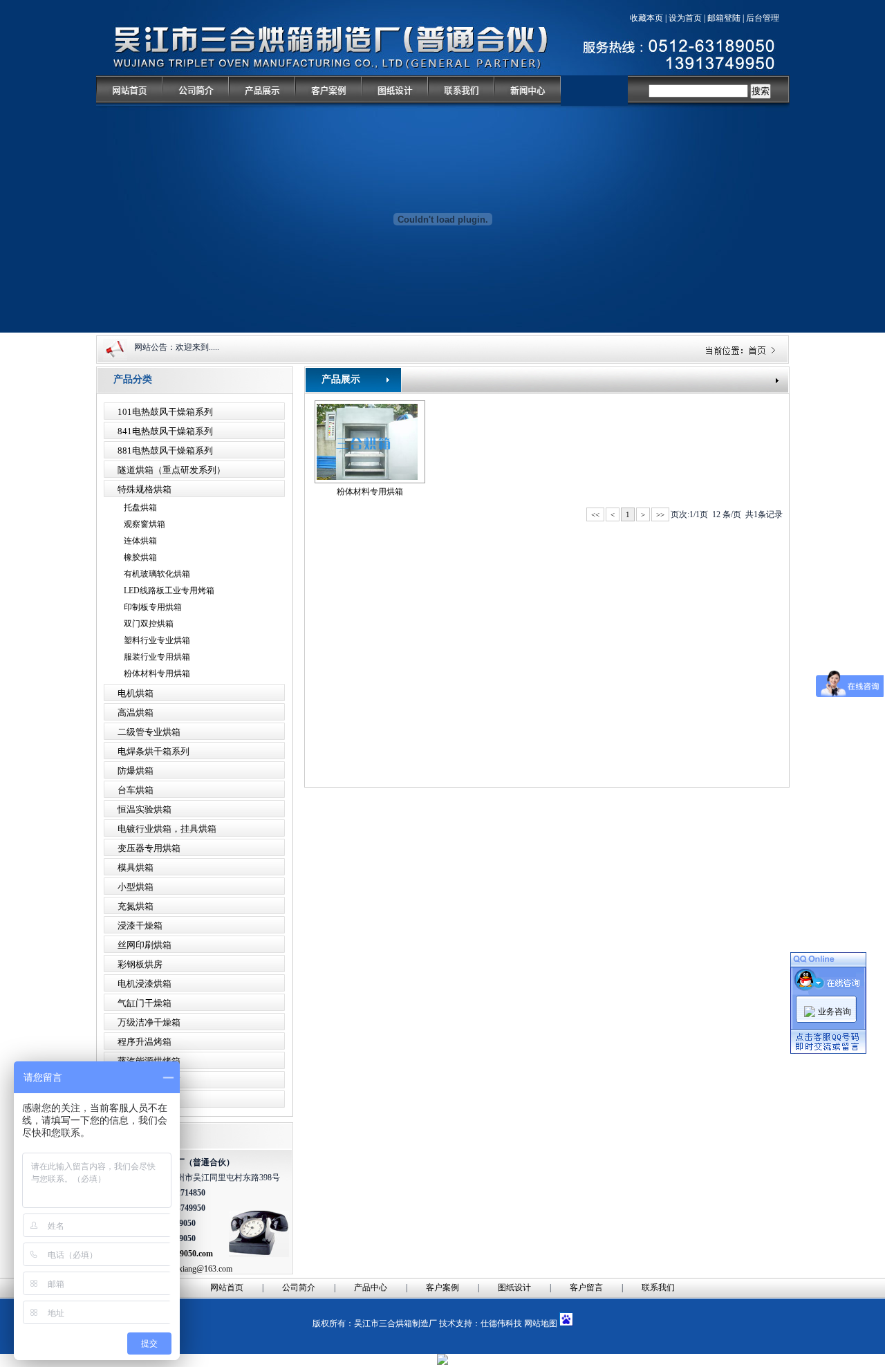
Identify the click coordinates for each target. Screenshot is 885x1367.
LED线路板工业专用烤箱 (169, 590)
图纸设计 (514, 1287)
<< (595, 514)
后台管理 (762, 18)
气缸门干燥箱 (144, 1003)
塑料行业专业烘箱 (157, 640)
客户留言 (586, 1287)
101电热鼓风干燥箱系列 (165, 412)
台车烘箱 (135, 790)
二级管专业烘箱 (149, 732)
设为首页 (685, 18)
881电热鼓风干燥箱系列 (165, 450)
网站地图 (540, 1323)
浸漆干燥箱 (140, 925)
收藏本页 (646, 18)
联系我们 (658, 1287)
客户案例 (442, 1287)
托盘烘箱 (140, 507)
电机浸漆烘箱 (144, 983)
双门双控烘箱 (149, 624)
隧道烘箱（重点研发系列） (171, 470)
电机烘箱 (135, 693)
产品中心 (370, 1287)
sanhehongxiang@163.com (187, 1269)
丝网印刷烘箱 (144, 945)
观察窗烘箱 (144, 524)
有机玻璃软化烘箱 (157, 574)
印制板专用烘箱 (153, 607)
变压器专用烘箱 (149, 848)
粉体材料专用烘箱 (157, 673)
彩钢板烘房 (140, 964)
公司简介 (298, 1287)
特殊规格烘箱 (144, 489)
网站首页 (226, 1287)
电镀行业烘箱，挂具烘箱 (167, 829)
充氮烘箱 (135, 906)
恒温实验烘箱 (144, 809)
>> (660, 514)
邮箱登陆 (723, 18)
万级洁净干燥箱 (149, 1022)
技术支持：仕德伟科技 (480, 1323)
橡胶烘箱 (140, 557)
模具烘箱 (135, 867)
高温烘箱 (135, 712)
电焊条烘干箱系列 (153, 751)
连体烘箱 (140, 541)
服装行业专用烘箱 (157, 657)
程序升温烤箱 (144, 1041)
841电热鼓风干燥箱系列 (165, 431)
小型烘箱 (135, 887)
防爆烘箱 (135, 770)
